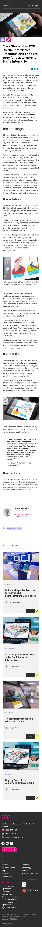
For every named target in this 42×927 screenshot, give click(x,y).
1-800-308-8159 (9, 830)
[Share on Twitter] (35, 69)
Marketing (26, 871)
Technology (26, 868)
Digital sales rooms (9, 907)
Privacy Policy (7, 924)
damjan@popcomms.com (23, 514)
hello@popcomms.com (12, 837)
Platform (5, 865)
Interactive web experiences (7, 903)
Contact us (8, 850)
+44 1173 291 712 (9, 834)
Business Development (30, 873)
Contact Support (8, 876)
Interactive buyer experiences (8, 887)
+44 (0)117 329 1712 (20, 517)
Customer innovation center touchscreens (10, 898)
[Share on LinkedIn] (32, 69)
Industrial (25, 862)
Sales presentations (14, 528)
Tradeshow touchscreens (7, 893)
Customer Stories (8, 868)
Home (4, 862)
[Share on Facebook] (38, 69)
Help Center (6, 873)
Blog (3, 871)
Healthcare (26, 865)
